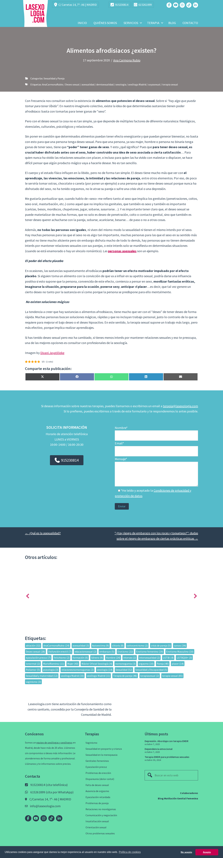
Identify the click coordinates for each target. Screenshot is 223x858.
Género (97, 657)
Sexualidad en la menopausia (101, 754)
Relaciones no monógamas (101, 809)
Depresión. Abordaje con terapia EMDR (166, 741)
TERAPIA (153, 23)
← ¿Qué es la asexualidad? (43, 533)
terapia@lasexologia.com (180, 406)
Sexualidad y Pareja (54, 78)
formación (80, 657)
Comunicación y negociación (101, 815)
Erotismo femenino (149, 651)
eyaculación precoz (38, 657)
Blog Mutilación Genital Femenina (178, 798)
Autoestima (100, 645)
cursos (180, 645)
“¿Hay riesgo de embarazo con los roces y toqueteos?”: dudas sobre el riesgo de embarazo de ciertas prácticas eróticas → (156, 535)
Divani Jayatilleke (52, 353)
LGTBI (168, 657)
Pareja (163, 663)
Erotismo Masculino (179, 651)
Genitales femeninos (97, 760)
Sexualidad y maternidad (42, 675)
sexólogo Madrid (98, 675)
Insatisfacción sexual (97, 821)
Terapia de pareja (125, 675)
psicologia (50, 669)
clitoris (118, 645)
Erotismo (125, 651)
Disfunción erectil (60, 651)
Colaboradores (189, 793)
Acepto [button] (207, 852)
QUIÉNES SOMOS (105, 23)
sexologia (120, 84)
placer (178, 663)
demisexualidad (104, 84)
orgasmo (146, 663)
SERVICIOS (131, 23)
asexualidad (87, 84)
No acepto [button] (186, 852)
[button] (141, 23)
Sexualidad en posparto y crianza (104, 748)
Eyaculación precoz (96, 766)
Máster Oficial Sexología (96, 663)
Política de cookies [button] (130, 852)
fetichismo (62, 657)
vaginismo (33, 681)
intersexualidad (149, 657)
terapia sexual (170, 84)
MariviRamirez (53, 663)
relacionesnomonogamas (77, 669)
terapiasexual (149, 675)
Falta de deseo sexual (97, 785)
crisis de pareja (161, 645)
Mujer (72, 663)
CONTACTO (190, 23)
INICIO (82, 23)
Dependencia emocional (158, 749)
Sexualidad (124, 669)
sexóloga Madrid (137, 84)
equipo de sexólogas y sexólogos (54, 742)
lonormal (33, 663)
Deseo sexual (72, 84)
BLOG (172, 23)
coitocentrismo (137, 645)
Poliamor (33, 669)
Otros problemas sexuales (100, 833)
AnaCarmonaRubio (52, 84)
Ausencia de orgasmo (97, 791)
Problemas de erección (98, 773)
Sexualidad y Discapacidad (151, 669)
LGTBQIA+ (184, 657)
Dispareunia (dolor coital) (100, 779)
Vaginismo (91, 742)
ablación (33, 645)
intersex (129, 657)
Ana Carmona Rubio (126, 60)
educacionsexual (85, 651)
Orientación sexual (96, 827)
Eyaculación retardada (98, 797)
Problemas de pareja (97, 803)
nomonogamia (125, 663)
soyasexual (154, 84)
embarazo (106, 651)
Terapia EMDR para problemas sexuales (167, 757)
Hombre (113, 657)
